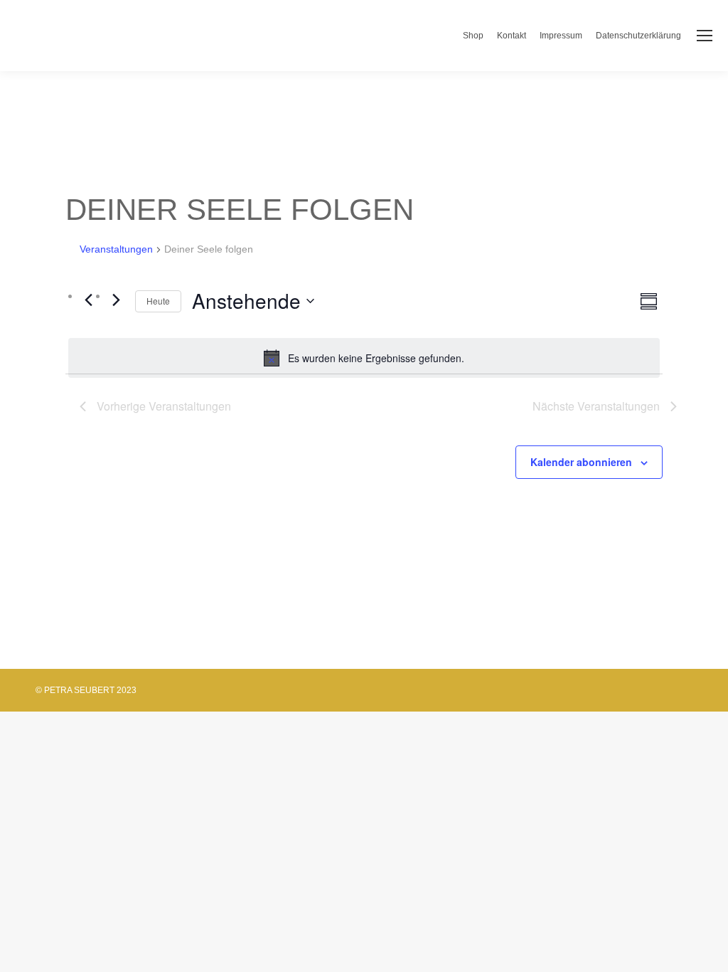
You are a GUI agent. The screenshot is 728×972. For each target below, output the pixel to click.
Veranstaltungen (116, 249)
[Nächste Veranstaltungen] (115, 299)
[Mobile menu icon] (704, 35)
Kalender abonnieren (581, 462)
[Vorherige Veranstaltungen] (88, 299)
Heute (158, 301)
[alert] (364, 358)
